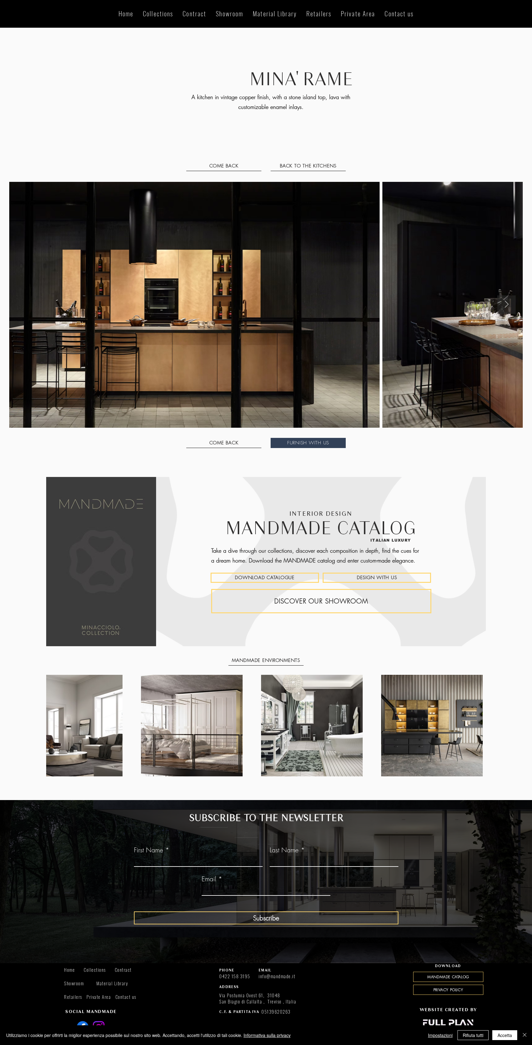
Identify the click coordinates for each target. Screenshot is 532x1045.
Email (209, 879)
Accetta (505, 1035)
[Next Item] (506, 304)
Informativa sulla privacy (267, 1035)
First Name (148, 850)
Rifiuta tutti (473, 1035)
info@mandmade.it (277, 976)
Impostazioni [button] (440, 1035)
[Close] (524, 1035)
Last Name (284, 850)
